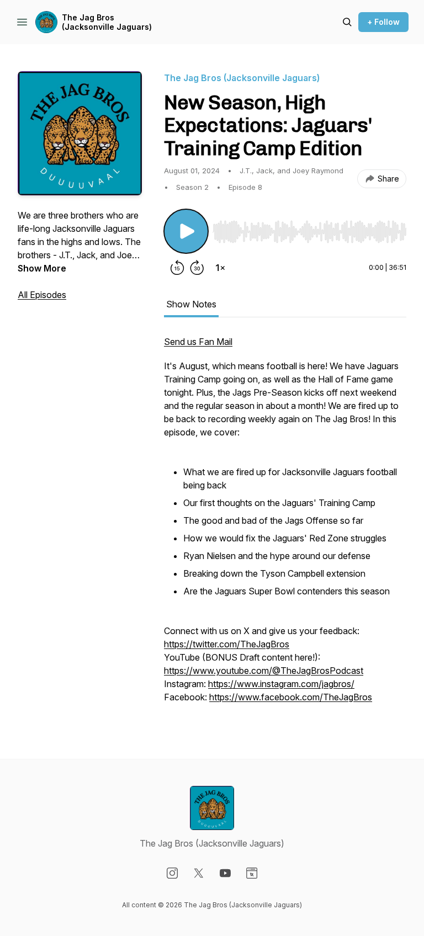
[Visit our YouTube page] (225, 873)
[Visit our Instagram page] (172, 873)
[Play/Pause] (186, 231)
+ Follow (383, 21)
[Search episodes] (347, 22)
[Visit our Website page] (251, 873)
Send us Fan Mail (198, 341)
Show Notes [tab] (191, 304)
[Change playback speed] (220, 267)
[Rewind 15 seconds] (177, 267)
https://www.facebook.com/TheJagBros (290, 697)
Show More (42, 268)
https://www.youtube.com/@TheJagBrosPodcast (263, 670)
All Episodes (42, 294)
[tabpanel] (285, 525)
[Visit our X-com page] (198, 873)
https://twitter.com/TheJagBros (226, 644)
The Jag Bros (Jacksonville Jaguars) (107, 22)
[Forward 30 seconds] (197, 267)
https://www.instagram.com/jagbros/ (281, 683)
